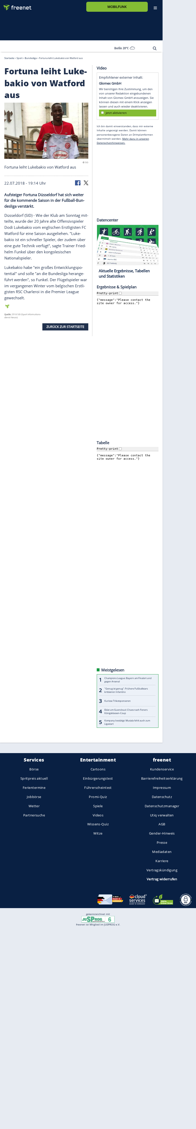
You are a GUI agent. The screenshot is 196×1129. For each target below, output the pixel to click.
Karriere (161, 860)
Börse (34, 769)
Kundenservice (162, 769)
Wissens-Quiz (98, 824)
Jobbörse (34, 796)
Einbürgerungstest (98, 778)
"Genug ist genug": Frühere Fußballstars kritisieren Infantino (126, 690)
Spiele (98, 806)
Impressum (162, 787)
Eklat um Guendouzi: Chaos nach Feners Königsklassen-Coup (126, 711)
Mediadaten (162, 851)
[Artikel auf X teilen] (86, 182)
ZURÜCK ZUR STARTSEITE (65, 326)
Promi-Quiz (98, 796)
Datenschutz (162, 796)
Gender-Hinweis (162, 833)
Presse (162, 842)
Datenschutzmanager (162, 806)
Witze (97, 833)
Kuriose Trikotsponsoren (117, 701)
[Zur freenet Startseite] (15, 5)
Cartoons (98, 769)
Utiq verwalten (162, 815)
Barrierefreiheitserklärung (162, 778)
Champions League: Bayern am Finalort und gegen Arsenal (128, 679)
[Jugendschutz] (97, 919)
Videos (98, 815)
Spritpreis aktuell (34, 778)
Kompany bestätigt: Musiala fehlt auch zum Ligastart (127, 722)
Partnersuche (34, 815)
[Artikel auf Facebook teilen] (78, 182)
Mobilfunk (117, 6)
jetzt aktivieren (116, 113)
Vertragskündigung (161, 869)
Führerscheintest (98, 787)
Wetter (34, 806)
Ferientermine (34, 787)
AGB (161, 824)
